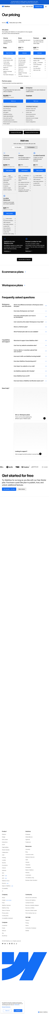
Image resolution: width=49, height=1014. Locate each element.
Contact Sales (38, 6)
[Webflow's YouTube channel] (5, 943)
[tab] (18, 147)
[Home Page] (6, 6)
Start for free (29, 6)
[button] (46, 6)
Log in (23, 6)
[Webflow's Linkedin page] (12, 943)
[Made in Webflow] (3, 943)
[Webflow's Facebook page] (9, 943)
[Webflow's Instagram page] (14, 943)
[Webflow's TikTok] (16, 943)
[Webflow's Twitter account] (7, 943)
